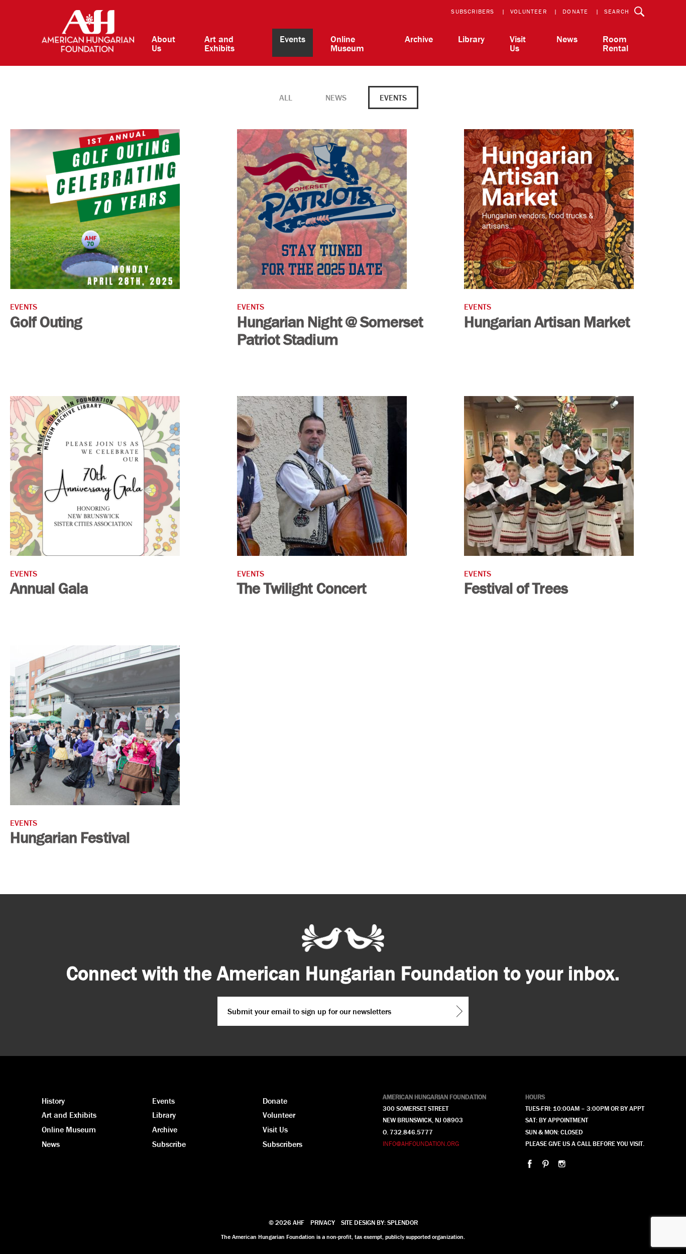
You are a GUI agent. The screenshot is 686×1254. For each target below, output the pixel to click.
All (285, 97)
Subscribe (169, 1144)
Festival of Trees (516, 588)
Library (471, 39)
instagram (561, 1164)
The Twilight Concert (301, 588)
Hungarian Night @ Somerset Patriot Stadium (330, 330)
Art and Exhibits (219, 43)
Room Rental (615, 43)
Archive (419, 39)
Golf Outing (46, 321)
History (53, 1101)
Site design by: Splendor (379, 1222)
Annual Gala (49, 588)
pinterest (545, 1164)
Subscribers (472, 11)
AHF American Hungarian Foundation (88, 33)
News (567, 39)
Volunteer (528, 11)
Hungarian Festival (70, 837)
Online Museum (347, 43)
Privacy (322, 1222)
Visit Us (518, 43)
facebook (529, 1164)
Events (292, 39)
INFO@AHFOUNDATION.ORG (421, 1143)
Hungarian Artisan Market (547, 321)
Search (616, 11)
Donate (575, 11)
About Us (163, 43)
